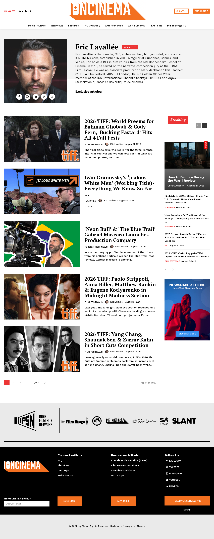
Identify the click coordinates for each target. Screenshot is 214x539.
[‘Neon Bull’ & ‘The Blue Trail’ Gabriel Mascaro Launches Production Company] (42, 244)
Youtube (174, 480)
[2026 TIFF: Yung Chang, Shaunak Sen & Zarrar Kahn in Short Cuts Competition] (42, 349)
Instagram (175, 473)
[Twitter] (52, 97)
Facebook (175, 460)
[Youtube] (167, 480)
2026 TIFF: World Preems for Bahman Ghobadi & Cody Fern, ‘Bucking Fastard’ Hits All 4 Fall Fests (119, 129)
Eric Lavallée (116, 144)
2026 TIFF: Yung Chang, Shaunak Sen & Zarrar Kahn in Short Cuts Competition (118, 339)
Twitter (174, 467)
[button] (25, 11)
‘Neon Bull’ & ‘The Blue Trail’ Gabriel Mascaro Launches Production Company (120, 234)
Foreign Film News (96, 247)
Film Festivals (93, 144)
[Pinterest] (44, 97)
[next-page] (45, 382)
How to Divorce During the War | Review (186, 178)
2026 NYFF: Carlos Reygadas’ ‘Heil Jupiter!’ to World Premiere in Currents (187, 255)
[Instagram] (27, 97)
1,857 (36, 382)
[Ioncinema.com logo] (26, 466)
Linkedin (174, 486)
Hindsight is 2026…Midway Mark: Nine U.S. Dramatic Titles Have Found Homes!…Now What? (187, 199)
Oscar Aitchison (176, 185)
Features (90, 201)
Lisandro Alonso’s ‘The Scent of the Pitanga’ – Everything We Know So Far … (186, 218)
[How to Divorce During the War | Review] (187, 155)
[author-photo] (107, 144)
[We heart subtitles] (107, 10)
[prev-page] (198, 125)
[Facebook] (19, 97)
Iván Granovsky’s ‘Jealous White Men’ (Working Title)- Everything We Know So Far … (119, 185)
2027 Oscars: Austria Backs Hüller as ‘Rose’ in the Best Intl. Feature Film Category (185, 237)
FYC (166, 245)
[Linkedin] (36, 97)
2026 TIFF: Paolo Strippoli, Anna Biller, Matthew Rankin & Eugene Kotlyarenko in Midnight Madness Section (120, 287)
